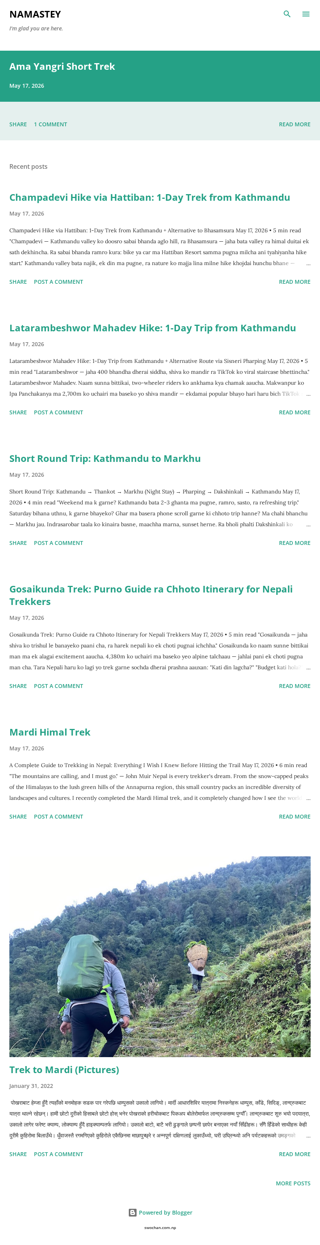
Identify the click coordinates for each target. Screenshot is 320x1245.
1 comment (50, 124)
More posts (293, 1183)
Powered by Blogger (164, 1212)
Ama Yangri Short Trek (62, 66)
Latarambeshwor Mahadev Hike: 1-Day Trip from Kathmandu (152, 327)
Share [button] (18, 124)
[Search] (287, 14)
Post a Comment (58, 281)
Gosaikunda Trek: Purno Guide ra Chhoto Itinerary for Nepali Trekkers (151, 595)
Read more (295, 124)
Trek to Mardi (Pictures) (64, 1069)
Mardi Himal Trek (50, 731)
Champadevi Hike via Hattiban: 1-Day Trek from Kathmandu (149, 197)
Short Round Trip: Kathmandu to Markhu (105, 458)
